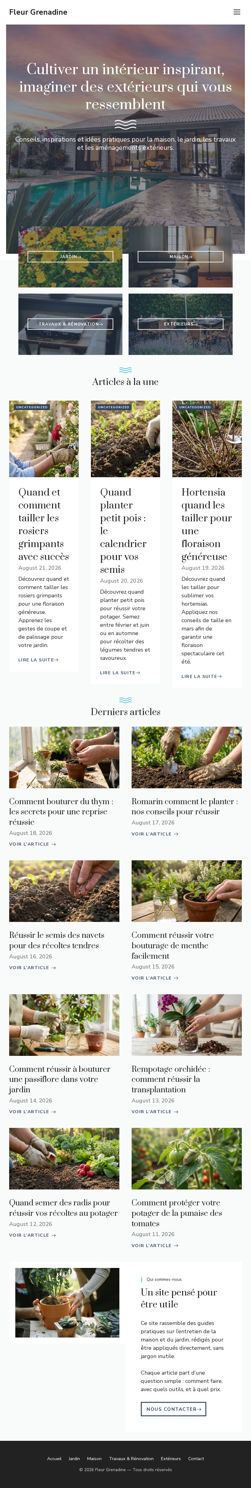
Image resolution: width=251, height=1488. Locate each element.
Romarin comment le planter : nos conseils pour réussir (185, 807)
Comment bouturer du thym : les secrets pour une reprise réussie (61, 812)
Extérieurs (171, 1459)
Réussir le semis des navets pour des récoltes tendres (56, 940)
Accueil (54, 1459)
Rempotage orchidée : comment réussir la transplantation (171, 1079)
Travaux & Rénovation (131, 1459)
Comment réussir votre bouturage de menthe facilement (173, 945)
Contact (196, 1459)
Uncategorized (32, 407)
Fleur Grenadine (38, 12)
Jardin (74, 1459)
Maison (94, 1459)
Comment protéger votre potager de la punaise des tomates (177, 1213)
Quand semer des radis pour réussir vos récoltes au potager (63, 1208)
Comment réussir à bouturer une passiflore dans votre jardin (60, 1079)
